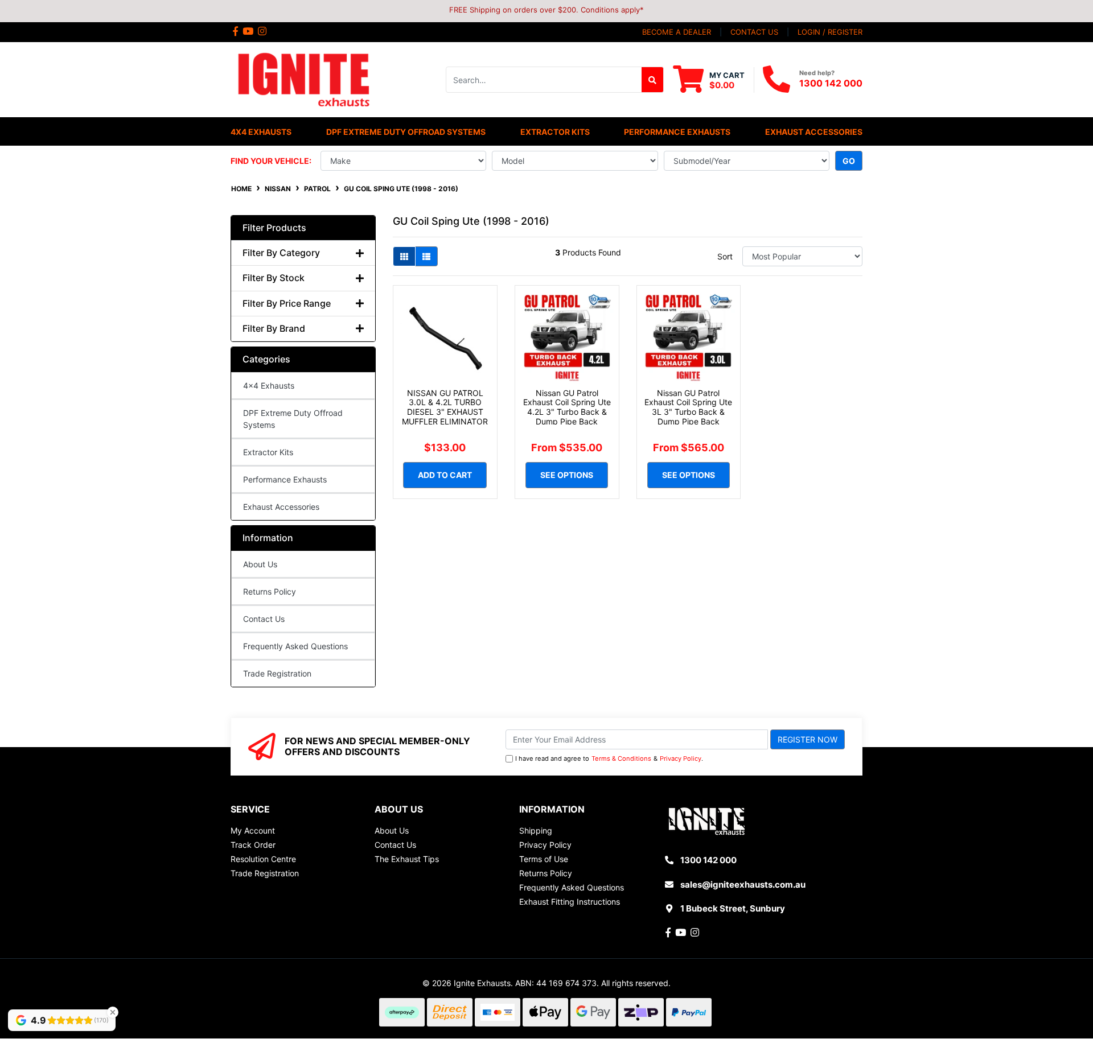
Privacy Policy (680, 758)
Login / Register (830, 31)
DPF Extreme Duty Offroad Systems (293, 419)
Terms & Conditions (621, 758)
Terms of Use (543, 859)
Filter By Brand (274, 328)
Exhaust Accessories (281, 507)
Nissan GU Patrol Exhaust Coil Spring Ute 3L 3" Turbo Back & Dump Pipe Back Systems (688, 412)
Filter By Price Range (287, 303)
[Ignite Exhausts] (303, 79)
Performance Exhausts (285, 479)
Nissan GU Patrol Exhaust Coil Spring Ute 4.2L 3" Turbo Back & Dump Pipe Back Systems (567, 412)
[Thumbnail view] (404, 256)
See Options (566, 475)
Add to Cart (445, 475)
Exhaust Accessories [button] (813, 132)
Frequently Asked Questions (295, 646)
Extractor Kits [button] (555, 132)
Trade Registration (277, 673)
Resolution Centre (263, 859)
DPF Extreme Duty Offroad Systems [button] (406, 132)
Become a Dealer (676, 31)
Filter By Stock (274, 278)
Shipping (535, 830)
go (849, 161)
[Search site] (653, 80)
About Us (260, 564)
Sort (725, 256)
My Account (253, 830)
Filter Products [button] (274, 227)
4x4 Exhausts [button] (261, 132)
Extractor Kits (268, 452)
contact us (754, 31)
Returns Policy (269, 591)
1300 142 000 (830, 83)
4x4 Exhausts (268, 385)
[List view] (426, 256)
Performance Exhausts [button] (677, 132)
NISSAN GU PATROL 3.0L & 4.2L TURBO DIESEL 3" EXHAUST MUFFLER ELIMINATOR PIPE (445, 412)
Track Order (253, 845)
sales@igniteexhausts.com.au (743, 884)
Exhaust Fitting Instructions (569, 901)
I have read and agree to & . (609, 758)
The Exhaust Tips (407, 859)
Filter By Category (281, 253)
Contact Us (264, 619)
